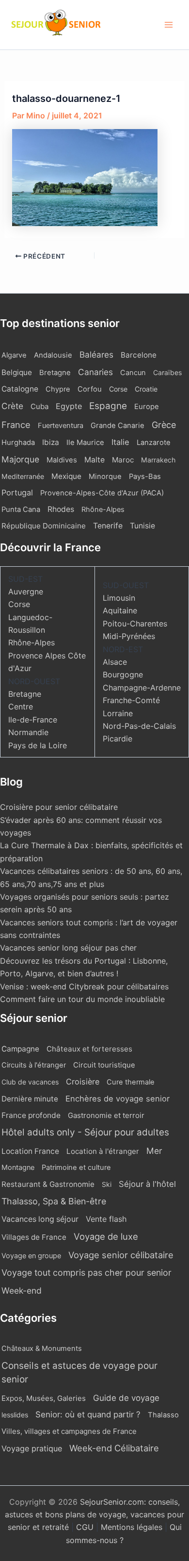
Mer (154, 1151)
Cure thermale (131, 1082)
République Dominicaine (43, 525)
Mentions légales (131, 1527)
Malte (94, 459)
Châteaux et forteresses (89, 1048)
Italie (120, 442)
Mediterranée (22, 476)
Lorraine (118, 713)
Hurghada (18, 442)
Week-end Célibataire (114, 1448)
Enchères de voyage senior (117, 1098)
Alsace (115, 662)
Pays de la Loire (37, 745)
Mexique (66, 476)
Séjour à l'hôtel (147, 1184)
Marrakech (158, 460)
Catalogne (19, 389)
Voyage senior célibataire (120, 1254)
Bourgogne (123, 674)
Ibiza (50, 442)
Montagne (17, 1167)
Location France (30, 1151)
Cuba (39, 406)
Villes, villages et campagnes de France (69, 1431)
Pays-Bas (145, 476)
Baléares (96, 354)
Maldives (62, 460)
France (16, 424)
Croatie (146, 389)
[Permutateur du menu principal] (168, 24)
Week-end (21, 1290)
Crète (12, 406)
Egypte (69, 406)
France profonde (31, 1115)
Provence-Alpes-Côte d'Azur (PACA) (102, 493)
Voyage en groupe (31, 1255)
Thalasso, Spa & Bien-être (53, 1201)
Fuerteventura (60, 425)
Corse (118, 389)
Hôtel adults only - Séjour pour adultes (85, 1132)
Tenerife (108, 525)
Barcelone (139, 355)
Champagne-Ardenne (142, 687)
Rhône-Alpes (103, 509)
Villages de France (33, 1237)
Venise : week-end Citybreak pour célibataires (84, 986)
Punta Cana (20, 509)
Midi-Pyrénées (129, 636)
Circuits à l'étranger (33, 1065)
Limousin (119, 598)
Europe (146, 406)
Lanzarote (154, 442)
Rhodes (60, 509)
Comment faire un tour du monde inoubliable (82, 999)
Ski (106, 1184)
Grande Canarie (117, 425)
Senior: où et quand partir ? (88, 1414)
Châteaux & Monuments (41, 1348)
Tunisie (142, 525)
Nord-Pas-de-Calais (139, 726)
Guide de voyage (126, 1398)
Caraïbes (167, 372)
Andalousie (53, 355)
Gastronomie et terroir (106, 1115)
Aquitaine (120, 610)
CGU (86, 1527)
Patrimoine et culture (76, 1167)
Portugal (17, 492)
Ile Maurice (85, 442)
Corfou (90, 389)
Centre (20, 706)
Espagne (108, 405)
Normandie (28, 732)
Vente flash (106, 1219)
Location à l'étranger (102, 1151)
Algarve (14, 355)
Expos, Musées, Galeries (43, 1398)
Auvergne (25, 591)
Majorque (20, 459)
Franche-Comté (131, 700)
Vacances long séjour (40, 1219)
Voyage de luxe (106, 1236)
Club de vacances (30, 1082)
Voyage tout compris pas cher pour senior (86, 1272)
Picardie (117, 738)
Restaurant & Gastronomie (47, 1184)
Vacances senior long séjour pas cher (68, 948)
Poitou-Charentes (135, 623)
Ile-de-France (32, 719)
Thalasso (163, 1415)
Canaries (95, 372)
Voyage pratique (31, 1448)
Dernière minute (29, 1098)
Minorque (105, 476)
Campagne (20, 1048)
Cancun (133, 372)
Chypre (58, 389)
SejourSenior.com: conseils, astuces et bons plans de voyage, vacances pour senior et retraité (94, 1514)
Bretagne (55, 372)
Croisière (82, 1081)
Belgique (16, 372)
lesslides (14, 1415)
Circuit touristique (104, 1065)
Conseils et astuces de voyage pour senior (79, 1372)
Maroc (123, 459)
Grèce (164, 425)
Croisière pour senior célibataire (59, 807)
